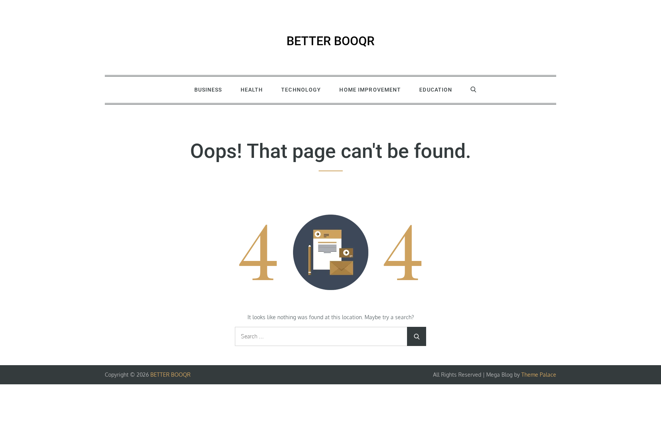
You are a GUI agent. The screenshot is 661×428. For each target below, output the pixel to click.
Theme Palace (538, 374)
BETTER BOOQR (330, 41)
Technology (301, 90)
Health (252, 90)
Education (435, 90)
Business (208, 90)
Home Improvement (370, 90)
